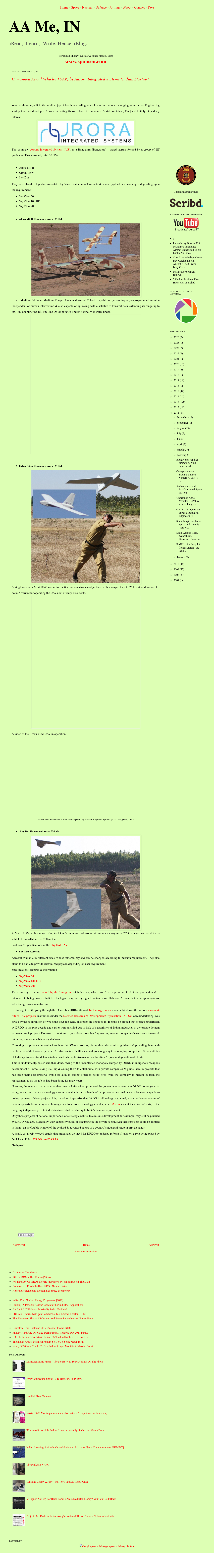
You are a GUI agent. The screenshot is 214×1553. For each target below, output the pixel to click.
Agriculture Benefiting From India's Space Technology (41, 1290)
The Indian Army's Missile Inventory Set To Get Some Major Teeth (48, 1341)
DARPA (115, 1104)
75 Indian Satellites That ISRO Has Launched (186, 280)
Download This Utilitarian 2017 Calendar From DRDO (42, 1328)
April (180, 444)
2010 (177, 564)
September (183, 422)
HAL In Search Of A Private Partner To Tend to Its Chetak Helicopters (50, 1337)
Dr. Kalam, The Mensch (25, 1272)
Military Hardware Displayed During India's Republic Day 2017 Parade (50, 1332)
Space (75, 7)
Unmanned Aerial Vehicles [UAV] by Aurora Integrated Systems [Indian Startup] (80, 79)
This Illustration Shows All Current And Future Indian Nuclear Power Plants (53, 1318)
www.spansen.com (85, 61)
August (181, 428)
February (182, 455)
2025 (177, 342)
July (179, 433)
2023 (177, 348)
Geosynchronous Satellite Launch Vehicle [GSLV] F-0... (187, 476)
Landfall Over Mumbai (38, 1396)
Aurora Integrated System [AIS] (50, 149)
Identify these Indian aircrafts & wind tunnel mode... (187, 463)
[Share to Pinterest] (32, 1235)
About (127, 7)
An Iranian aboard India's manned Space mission (189, 489)
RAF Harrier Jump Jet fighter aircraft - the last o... (188, 547)
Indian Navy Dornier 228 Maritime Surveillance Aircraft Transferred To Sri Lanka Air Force (187, 248)
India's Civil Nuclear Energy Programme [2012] (38, 1300)
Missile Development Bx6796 (184, 273)
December (182, 417)
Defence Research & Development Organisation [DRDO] (97, 1016)
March (180, 449)
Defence (101, 7)
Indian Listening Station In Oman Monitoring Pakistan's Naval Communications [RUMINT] (75, 1447)
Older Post (153, 1244)
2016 (177, 385)
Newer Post (19, 1244)
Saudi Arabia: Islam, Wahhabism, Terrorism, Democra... (189, 536)
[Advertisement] (72, 92)
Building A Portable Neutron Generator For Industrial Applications (48, 1304)
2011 (177, 412)
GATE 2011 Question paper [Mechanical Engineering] (188, 512)
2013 (177, 401)
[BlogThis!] (22, 1235)
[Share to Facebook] (29, 1235)
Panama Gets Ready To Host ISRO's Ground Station (40, 1286)
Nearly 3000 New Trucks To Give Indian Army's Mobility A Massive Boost (53, 1346)
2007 (177, 580)
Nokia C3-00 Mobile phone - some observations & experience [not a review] (66, 1413)
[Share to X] (25, 1235)
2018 (177, 374)
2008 (177, 574)
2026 (177, 337)
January (181, 557)
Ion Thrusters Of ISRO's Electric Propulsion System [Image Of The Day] (51, 1281)
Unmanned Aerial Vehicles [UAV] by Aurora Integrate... (187, 501)
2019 (177, 369)
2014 (177, 396)
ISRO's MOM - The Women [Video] (32, 1277)
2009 (177, 569)
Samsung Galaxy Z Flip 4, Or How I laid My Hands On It (57, 1481)
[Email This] (19, 1235)
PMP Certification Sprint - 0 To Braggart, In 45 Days (54, 1378)
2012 (177, 407)
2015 (177, 391)
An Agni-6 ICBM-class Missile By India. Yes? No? (40, 1309)
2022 (177, 353)
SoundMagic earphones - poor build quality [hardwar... (188, 524)
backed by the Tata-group (56, 992)
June (179, 439)
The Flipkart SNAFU (37, 1464)
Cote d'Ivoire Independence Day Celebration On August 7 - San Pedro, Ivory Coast (187, 262)
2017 (177, 380)
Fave (151, 7)
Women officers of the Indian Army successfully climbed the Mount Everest (66, 1430)
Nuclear (87, 7)
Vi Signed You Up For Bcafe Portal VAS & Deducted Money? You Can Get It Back (71, 1498)
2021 (177, 358)
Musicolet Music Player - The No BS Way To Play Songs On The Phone (64, 1361)
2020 (177, 364)
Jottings (115, 7)
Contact (139, 7)
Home (64, 7)
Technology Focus (100, 1010)
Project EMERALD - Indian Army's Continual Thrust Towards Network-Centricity (70, 1516)
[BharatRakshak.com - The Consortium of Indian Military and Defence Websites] (186, 184)
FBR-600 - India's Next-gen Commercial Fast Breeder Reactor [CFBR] (50, 1314)
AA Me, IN (44, 26)
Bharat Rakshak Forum (186, 191)
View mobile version (86, 1251)
